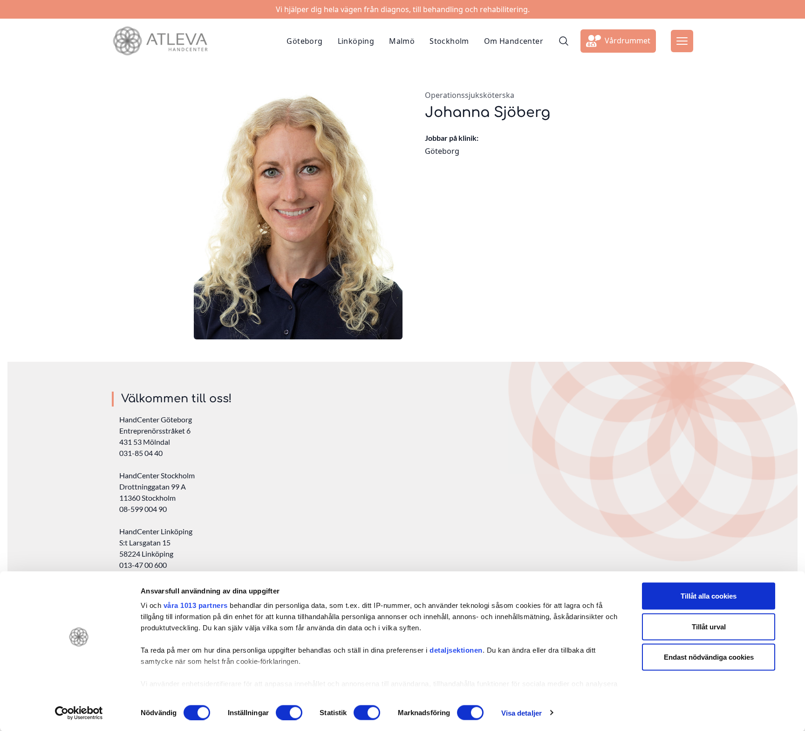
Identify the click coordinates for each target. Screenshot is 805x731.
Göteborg (304, 41)
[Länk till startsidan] (160, 41)
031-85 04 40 (141, 452)
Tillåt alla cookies (709, 596)
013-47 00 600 (143, 564)
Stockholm (449, 41)
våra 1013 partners (196, 605)
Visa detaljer (521, 713)
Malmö (402, 41)
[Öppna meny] (682, 41)
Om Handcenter (513, 41)
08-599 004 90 (143, 508)
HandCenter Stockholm (157, 475)
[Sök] (563, 41)
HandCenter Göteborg (155, 419)
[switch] (289, 712)
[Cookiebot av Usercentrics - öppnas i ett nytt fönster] (79, 713)
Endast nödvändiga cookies (709, 657)
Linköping (356, 41)
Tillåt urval (709, 626)
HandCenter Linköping (155, 531)
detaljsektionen (456, 650)
